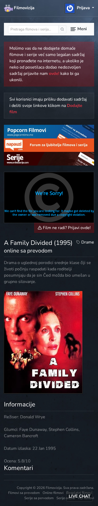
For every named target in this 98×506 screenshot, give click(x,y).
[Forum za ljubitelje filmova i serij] (49, 145)
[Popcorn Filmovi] (49, 131)
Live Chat (79, 496)
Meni (81, 29)
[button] (79, 8)
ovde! (54, 73)
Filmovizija (23, 8)
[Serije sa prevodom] (49, 158)
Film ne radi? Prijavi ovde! (66, 228)
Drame (87, 242)
